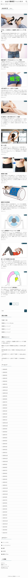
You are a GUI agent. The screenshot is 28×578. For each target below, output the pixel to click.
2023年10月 (5, 461)
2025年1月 (5, 419)
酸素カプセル (5, 554)
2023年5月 (5, 476)
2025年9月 (5, 396)
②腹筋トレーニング (6, 332)
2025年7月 (5, 402)
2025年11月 (5, 390)
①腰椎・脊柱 (4, 320)
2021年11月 (5, 523)
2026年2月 (5, 384)
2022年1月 (5, 517)
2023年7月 (5, 470)
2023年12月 (5, 455)
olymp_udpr (5, 343)
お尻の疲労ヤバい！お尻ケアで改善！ (10, 354)
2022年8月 (5, 497)
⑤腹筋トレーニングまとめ (7, 323)
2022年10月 (5, 494)
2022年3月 (5, 512)
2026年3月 (5, 381)
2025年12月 (5, 387)
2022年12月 (5, 488)
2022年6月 (5, 503)
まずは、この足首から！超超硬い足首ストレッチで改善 (14, 341)
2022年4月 (5, 509)
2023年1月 (5, 485)
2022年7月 (5, 500)
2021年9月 (5, 526)
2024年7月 (5, 434)
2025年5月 (5, 408)
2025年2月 (5, 416)
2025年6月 (5, 405)
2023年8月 (5, 467)
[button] (26, 1)
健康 (4, 548)
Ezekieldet (22, 358)
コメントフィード (5, 566)
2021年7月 (5, 532)
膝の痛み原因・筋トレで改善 (8, 349)
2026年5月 (5, 375)
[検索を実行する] (25, 310)
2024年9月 (5, 428)
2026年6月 (5, 372)
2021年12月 (5, 520)
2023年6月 (5, 473)
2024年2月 (5, 449)
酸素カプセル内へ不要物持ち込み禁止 (10, 345)
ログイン (3, 563)
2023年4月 (5, 479)
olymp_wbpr (22, 354)
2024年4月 (5, 443)
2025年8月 (5, 399)
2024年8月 (5, 431)
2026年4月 (5, 378)
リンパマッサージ (6, 545)
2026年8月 (5, 369)
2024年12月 (5, 422)
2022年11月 (5, 491)
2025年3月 (5, 414)
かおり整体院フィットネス (14, 1)
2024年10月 (5, 425)
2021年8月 (5, 529)
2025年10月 (5, 393)
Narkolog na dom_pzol (20, 349)
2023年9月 (5, 464)
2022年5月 (5, 506)
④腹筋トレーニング (6, 326)
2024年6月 (5, 437)
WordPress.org (4, 567)
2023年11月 (5, 458)
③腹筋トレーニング (6, 329)
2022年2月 (5, 515)
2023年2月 (5, 482)
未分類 (4, 551)
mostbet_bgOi (23, 345)
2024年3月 (5, 446)
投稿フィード (4, 564)
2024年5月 (5, 440)
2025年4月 (5, 411)
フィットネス (5, 542)
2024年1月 (5, 452)
